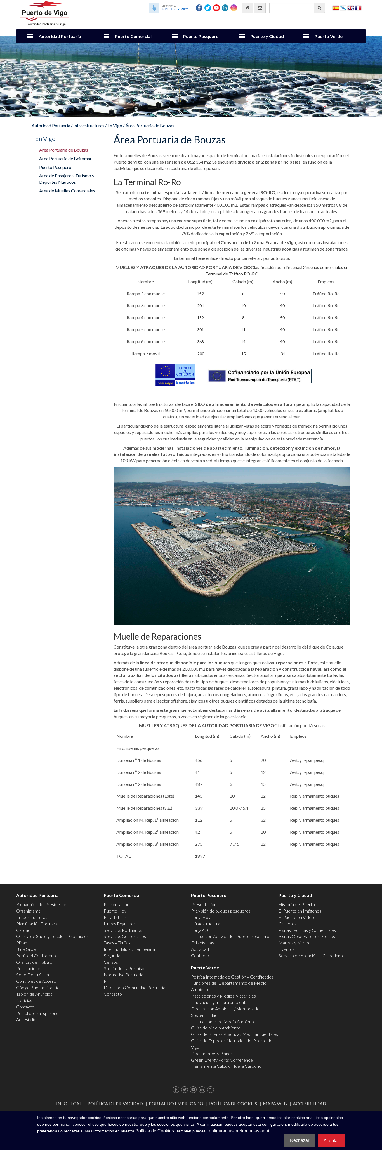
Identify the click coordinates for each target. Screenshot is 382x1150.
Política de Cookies (233, 1103)
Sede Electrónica (32, 974)
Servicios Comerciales (125, 936)
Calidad (23, 930)
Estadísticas (115, 917)
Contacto (25, 1006)
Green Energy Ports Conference (222, 1059)
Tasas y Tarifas (117, 942)
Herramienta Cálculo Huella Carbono (226, 1066)
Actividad (200, 949)
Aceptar (331, 1140)
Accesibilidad (28, 1019)
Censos (111, 962)
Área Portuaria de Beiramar (65, 158)
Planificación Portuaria (37, 923)
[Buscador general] (319, 8)
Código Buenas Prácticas (39, 987)
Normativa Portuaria (123, 974)
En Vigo (114, 125)
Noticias (24, 1000)
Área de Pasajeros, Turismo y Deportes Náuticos (66, 179)
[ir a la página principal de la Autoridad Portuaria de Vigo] (44, 12)
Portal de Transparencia (39, 1013)
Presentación (116, 904)
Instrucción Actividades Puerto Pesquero (230, 936)
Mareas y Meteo (295, 942)
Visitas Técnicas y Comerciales (307, 930)
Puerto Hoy (115, 910)
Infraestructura (205, 923)
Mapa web (275, 1103)
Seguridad (113, 955)
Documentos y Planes (212, 1053)
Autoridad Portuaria (60, 36)
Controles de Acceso (36, 981)
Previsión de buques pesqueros (221, 910)
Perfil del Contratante (37, 955)
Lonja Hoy (201, 917)
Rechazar (299, 1140)
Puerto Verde (329, 36)
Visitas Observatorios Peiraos (307, 936)
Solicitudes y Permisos (125, 968)
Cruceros (287, 923)
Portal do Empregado (176, 1103)
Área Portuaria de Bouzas (149, 125)
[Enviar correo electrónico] (260, 8)
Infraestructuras (88, 125)
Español (335, 7)
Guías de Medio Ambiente (215, 1027)
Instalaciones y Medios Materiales (223, 995)
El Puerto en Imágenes (300, 910)
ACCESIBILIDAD (309, 1103)
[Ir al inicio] (247, 8)
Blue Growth (28, 949)
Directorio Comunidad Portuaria (134, 987)
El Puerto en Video (296, 917)
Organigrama (28, 910)
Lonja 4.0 (199, 930)
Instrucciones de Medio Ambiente (223, 1021)
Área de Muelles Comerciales (67, 190)
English (350, 7)
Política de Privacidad (115, 1103)
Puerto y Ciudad (267, 36)
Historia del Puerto (297, 904)
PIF (107, 981)
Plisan (21, 942)
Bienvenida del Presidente (41, 904)
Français (358, 7)
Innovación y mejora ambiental (220, 1002)
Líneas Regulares (120, 923)
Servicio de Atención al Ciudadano (311, 955)
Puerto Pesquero (201, 36)
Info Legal (69, 1103)
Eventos (286, 949)
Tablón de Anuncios (34, 993)
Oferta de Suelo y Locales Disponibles (52, 936)
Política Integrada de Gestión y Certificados (232, 976)
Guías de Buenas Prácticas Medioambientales (234, 1034)
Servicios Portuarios (123, 930)
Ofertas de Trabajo (34, 962)
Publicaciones (29, 968)
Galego (343, 7)
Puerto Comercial (133, 36)
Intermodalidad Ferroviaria (129, 949)
